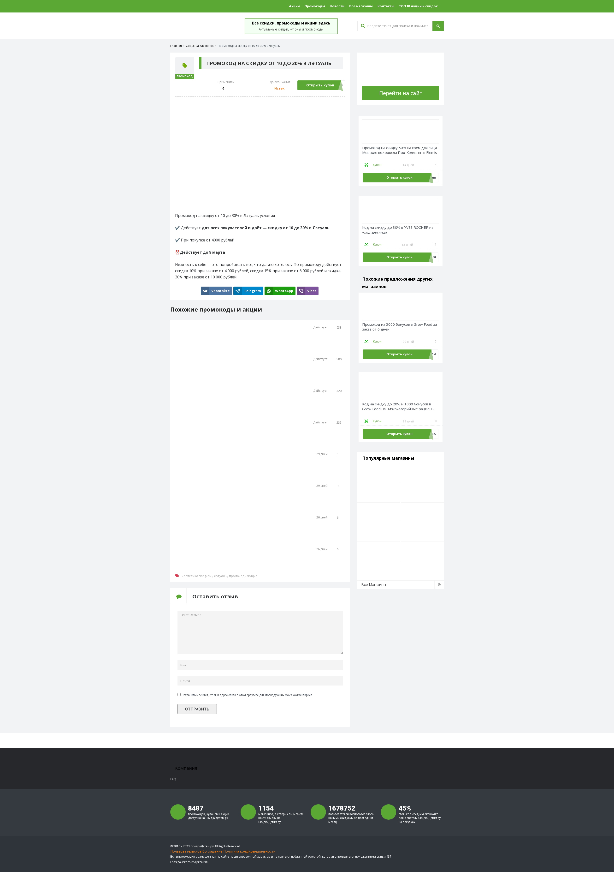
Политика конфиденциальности (249, 851)
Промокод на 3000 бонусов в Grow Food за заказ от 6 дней (399, 326)
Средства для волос (200, 46)
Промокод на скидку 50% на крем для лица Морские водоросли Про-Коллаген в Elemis (399, 150)
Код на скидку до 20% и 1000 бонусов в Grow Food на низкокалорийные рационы (398, 406)
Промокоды (315, 6)
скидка (252, 576)
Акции (294, 6)
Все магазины (361, 6)
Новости (337, 6)
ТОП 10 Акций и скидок (418, 6)
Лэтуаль (220, 576)
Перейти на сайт (400, 92)
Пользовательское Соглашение (196, 851)
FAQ (173, 779)
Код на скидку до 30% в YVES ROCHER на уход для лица (397, 230)
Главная (176, 46)
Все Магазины (373, 585)
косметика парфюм (197, 576)
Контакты (386, 6)
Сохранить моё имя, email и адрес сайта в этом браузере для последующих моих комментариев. (247, 695)
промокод (236, 576)
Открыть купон (320, 85)
